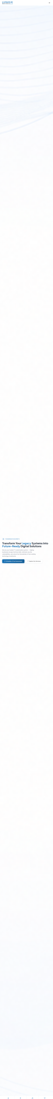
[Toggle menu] (49, 2)
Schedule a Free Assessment (14, 561)
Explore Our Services (35, 561)
